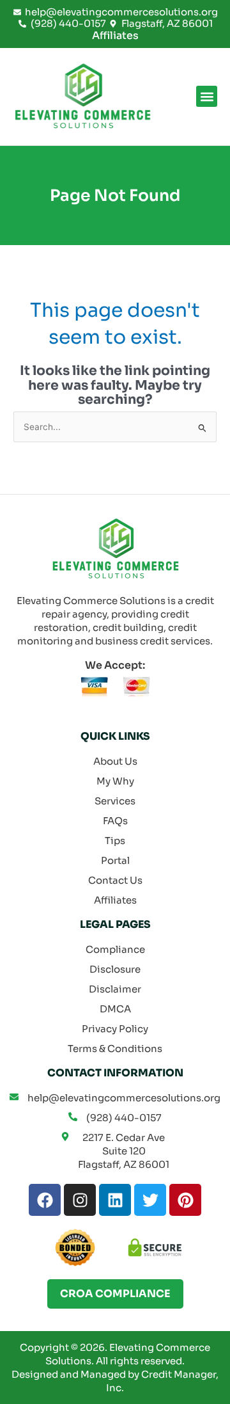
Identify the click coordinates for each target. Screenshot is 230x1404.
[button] (206, 96)
